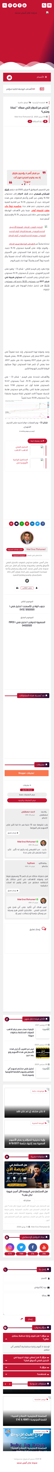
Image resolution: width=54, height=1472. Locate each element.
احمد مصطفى (28, 812)
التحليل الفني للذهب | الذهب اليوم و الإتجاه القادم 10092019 (20, 448)
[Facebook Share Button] (42, 523)
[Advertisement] (27, 36)
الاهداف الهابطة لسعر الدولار (22, 244)
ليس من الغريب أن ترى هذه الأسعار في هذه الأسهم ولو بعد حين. (21, 1052)
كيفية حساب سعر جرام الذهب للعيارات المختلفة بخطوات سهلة (20, 1032)
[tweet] (22, 185)
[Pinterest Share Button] (32, 523)
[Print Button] (11, 523)
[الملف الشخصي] (36, 588)
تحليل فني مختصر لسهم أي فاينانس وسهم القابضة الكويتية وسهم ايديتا (19, 1072)
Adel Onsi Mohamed (26, 842)
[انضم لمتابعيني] (17, 588)
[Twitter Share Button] (37, 523)
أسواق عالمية (23, 102)
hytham (31, 863)
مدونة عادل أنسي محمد (27, 1463)
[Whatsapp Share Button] (22, 523)
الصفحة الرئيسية (38, 102)
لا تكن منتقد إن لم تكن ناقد (30, 1109)
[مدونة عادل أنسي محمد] (27, 12)
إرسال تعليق (27, 790)
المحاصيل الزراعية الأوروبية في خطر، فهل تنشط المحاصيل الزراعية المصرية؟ (20, 461)
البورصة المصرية (19, 555)
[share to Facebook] (30, 184)
